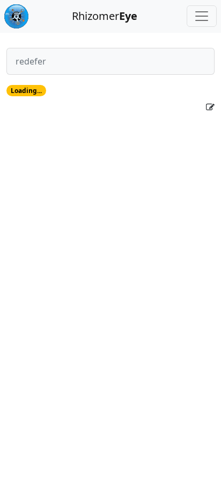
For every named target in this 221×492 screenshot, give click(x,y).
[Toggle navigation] (202, 16)
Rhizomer (104, 16)
